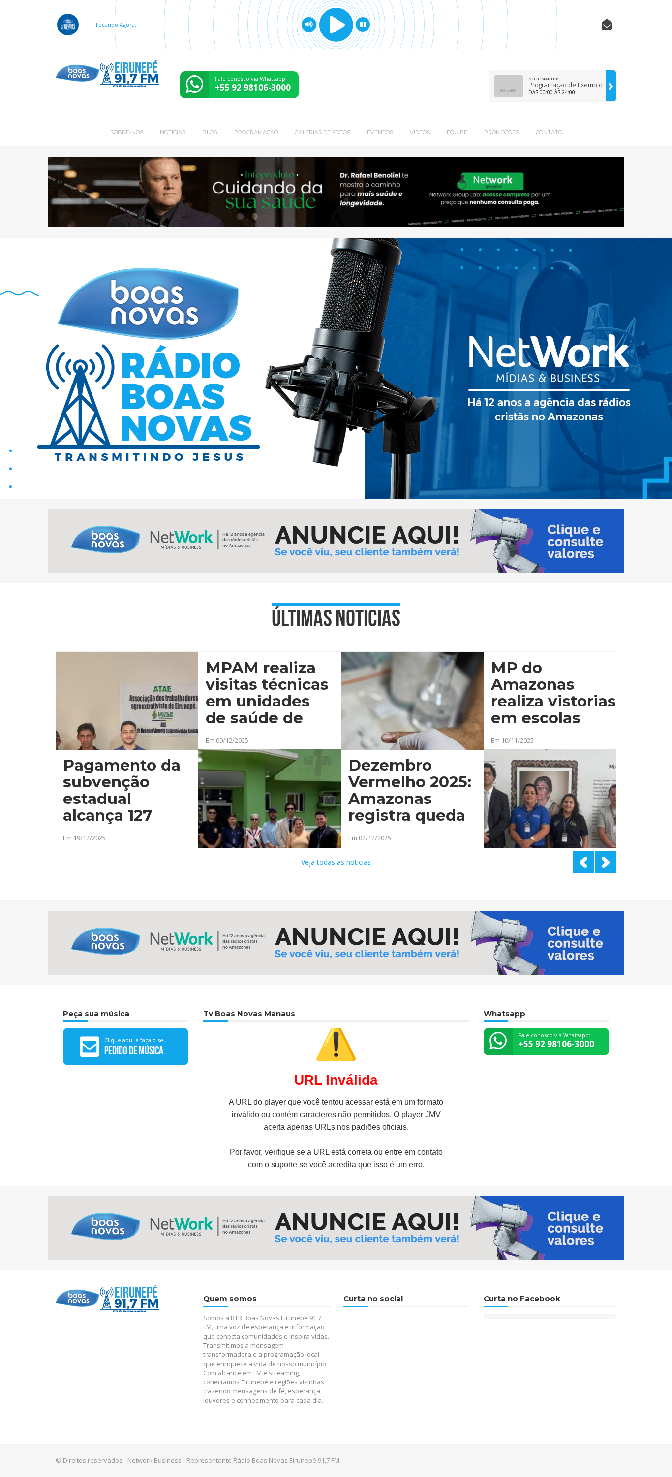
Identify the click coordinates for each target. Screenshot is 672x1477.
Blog (209, 132)
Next (605, 862)
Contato (549, 132)
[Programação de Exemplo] (611, 85)
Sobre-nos (126, 132)
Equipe (457, 132)
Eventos (380, 132)
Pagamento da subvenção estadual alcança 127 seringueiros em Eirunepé (122, 791)
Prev (583, 862)
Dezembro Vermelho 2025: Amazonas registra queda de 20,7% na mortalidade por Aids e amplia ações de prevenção (409, 791)
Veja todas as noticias (336, 862)
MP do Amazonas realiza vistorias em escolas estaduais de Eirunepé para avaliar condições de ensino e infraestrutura (553, 693)
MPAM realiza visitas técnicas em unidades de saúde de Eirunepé (267, 693)
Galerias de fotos (322, 132)
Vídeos (420, 132)
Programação (256, 132)
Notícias (172, 132)
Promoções (501, 132)
